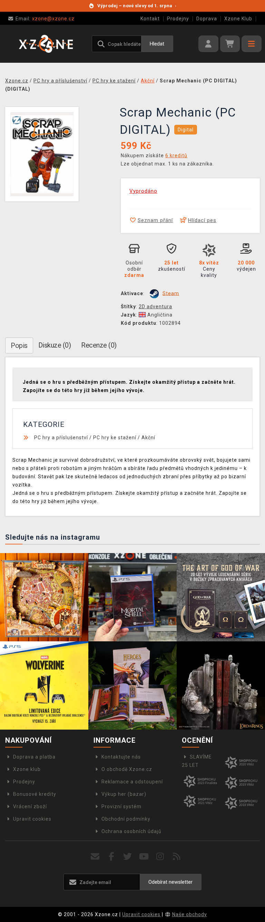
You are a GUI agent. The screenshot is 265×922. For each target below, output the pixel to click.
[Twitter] (127, 857)
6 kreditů (176, 155)
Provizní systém (121, 806)
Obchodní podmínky (125, 819)
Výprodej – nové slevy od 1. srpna (136, 5)
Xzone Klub (238, 18)
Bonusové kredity (34, 794)
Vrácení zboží (30, 806)
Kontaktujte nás (121, 757)
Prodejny (178, 18)
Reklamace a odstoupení (132, 781)
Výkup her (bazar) (123, 794)
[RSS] (176, 857)
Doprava (206, 18)
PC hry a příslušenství (61, 437)
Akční (148, 437)
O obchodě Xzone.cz (126, 769)
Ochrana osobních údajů (131, 831)
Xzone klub (27, 769)
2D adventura (155, 306)
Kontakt (150, 18)
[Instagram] (160, 857)
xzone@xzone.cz (45, 18)
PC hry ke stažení (114, 437)
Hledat (157, 44)
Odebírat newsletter (170, 882)
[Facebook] (111, 857)
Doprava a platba (34, 757)
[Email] (95, 857)
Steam (171, 293)
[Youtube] (144, 857)
